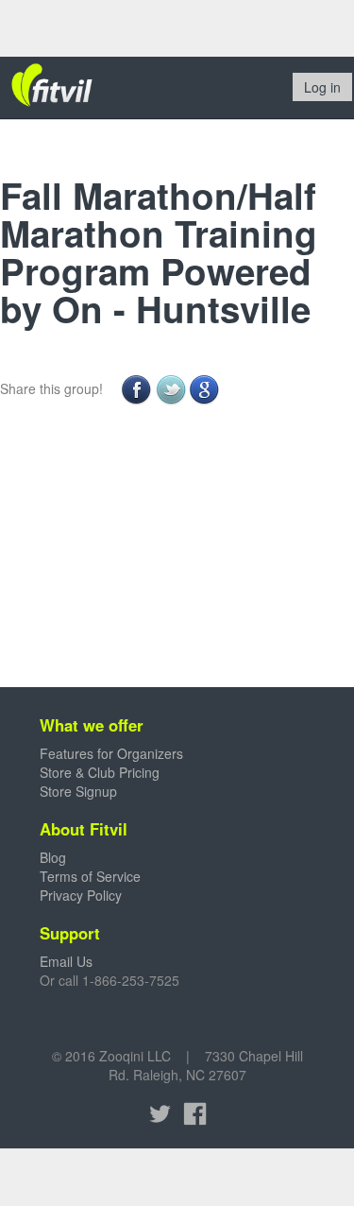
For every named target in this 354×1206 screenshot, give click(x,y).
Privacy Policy (81, 895)
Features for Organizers (111, 753)
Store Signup (78, 791)
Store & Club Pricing (100, 772)
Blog (53, 857)
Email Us (66, 961)
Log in (322, 87)
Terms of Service (90, 876)
